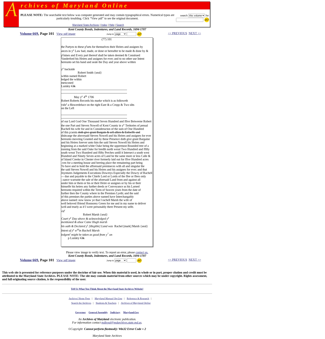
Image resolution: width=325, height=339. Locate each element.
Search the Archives (81, 303)
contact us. (142, 252)
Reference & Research (138, 298)
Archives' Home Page (79, 298)
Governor (80, 312)
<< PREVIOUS (177, 33)
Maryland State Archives (85, 25)
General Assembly (98, 312)
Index (104, 25)
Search (120, 25)
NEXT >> (195, 33)
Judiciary (115, 312)
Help (111, 25)
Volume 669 (29, 34)
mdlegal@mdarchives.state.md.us (121, 322)
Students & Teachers (106, 303)
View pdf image (65, 33)
